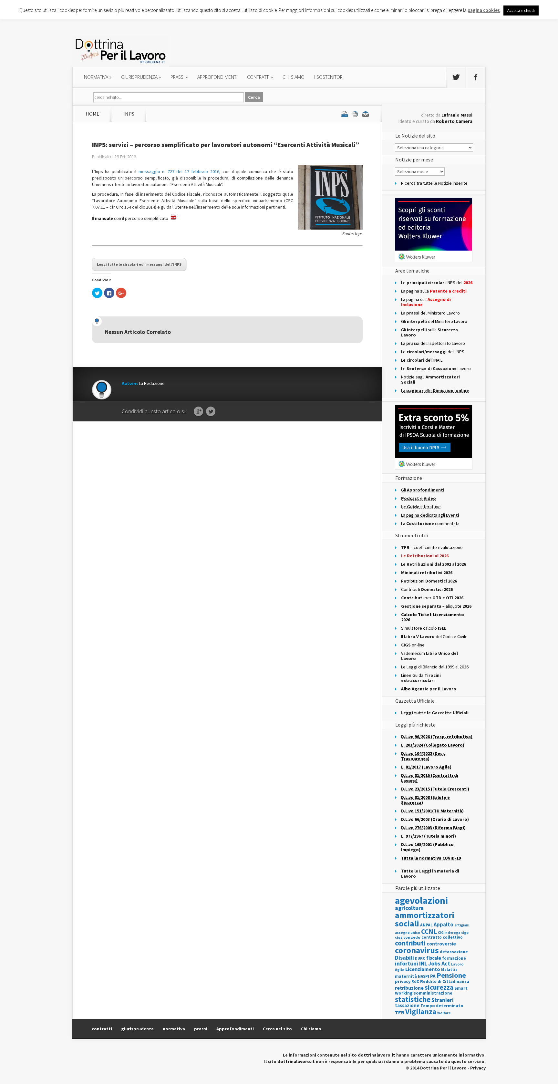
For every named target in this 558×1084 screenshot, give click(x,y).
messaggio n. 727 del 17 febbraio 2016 (179, 171)
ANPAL (426, 925)
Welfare (444, 1013)
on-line (413, 645)
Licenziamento (422, 969)
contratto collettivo (442, 937)
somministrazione (433, 993)
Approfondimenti (235, 1029)
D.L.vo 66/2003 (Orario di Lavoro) (435, 819)
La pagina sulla (434, 291)
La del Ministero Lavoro (430, 313)
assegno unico (407, 932)
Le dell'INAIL (421, 360)
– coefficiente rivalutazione (432, 547)
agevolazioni (421, 900)
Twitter (211, 412)
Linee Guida (421, 677)
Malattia (449, 969)
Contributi (427, 589)
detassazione (454, 952)
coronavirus (417, 950)
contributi (410, 942)
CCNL (429, 931)
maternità (406, 976)
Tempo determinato (441, 1005)
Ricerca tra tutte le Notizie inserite (434, 183)
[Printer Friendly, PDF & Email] (355, 113)
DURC (420, 958)
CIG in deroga (449, 933)
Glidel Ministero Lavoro (434, 321)
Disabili (404, 957)
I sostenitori (329, 77)
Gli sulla (429, 332)
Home (92, 113)
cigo (465, 932)
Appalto (443, 924)
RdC (415, 981)
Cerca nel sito (277, 1029)
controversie (441, 944)
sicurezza (439, 987)
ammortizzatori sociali (424, 919)
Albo (428, 689)
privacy (402, 981)
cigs (398, 937)
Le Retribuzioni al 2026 (425, 556)
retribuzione (409, 988)
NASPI (423, 976)
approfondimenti (217, 77)
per (432, 598)
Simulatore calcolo (423, 628)
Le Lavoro (436, 368)
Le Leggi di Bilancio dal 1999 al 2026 (435, 667)
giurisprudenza (141, 77)
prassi (179, 77)
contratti (260, 77)
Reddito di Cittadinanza (444, 981)
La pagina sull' (426, 301)
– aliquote (436, 606)
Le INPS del (436, 282)
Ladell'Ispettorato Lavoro (433, 343)
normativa (97, 77)
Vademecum (429, 655)
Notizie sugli (430, 379)
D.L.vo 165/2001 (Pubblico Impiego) (427, 846)
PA (433, 976)
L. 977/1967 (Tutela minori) (428, 836)
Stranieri (442, 1000)
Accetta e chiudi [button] (521, 10)
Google (198, 412)
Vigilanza (420, 1011)
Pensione (451, 975)
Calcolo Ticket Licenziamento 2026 (432, 617)
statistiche (412, 999)
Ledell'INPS (432, 352)
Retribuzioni (429, 581)
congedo (411, 937)
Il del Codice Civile (434, 636)
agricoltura (409, 908)
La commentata (430, 523)
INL (423, 963)
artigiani (461, 925)
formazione (454, 958)
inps (128, 113)
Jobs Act (439, 963)
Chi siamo (294, 77)
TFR (399, 1012)
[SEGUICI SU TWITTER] (456, 77)
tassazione (407, 1005)
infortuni (406, 963)
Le (433, 564)
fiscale (433, 958)
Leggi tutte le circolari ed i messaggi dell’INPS (139, 264)
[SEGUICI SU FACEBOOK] (475, 77)
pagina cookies (484, 10)
